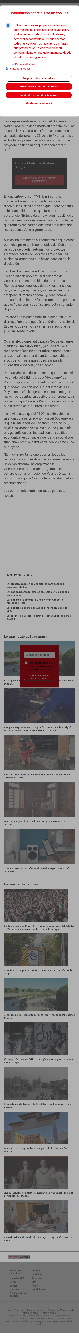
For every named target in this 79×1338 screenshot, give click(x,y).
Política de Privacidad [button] (19, 69)
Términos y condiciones (36, 666)
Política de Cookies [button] (25, 64)
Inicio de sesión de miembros (38, 95)
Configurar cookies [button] (39, 103)
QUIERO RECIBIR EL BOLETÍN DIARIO (39, 677)
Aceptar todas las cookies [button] (38, 78)
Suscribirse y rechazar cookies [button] (39, 86)
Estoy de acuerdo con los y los (39, 666)
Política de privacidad (39, 669)
